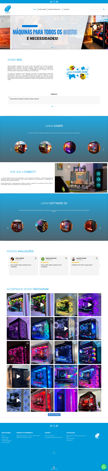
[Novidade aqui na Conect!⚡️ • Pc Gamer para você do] (42, 400)
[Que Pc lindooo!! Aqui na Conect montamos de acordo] (18, 352)
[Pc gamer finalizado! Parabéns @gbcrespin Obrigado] (42, 376)
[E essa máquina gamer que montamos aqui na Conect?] (89, 328)
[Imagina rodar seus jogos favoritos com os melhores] (42, 304)
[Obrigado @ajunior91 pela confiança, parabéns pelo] (89, 400)
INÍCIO (34, 9)
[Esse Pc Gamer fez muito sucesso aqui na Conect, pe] (65, 328)
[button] (52, 47)
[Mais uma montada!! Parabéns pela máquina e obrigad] (65, 376)
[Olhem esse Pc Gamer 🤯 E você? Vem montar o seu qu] (89, 352)
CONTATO (66, 9)
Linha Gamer (5, 439)
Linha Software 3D (6, 440)
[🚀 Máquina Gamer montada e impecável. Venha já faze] (42, 328)
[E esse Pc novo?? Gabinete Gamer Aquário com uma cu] (65, 304)
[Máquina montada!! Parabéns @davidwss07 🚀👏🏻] (18, 400)
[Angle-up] (54, 453)
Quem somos (5, 437)
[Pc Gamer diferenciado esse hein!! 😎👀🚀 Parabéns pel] (65, 352)
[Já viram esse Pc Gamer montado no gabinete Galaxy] (18, 328)
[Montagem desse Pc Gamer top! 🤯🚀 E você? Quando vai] (18, 376)
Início (3, 435)
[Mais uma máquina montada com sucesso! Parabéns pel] (89, 376)
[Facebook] (51, 1)
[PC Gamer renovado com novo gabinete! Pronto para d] (89, 304)
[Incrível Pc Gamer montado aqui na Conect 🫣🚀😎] (42, 352)
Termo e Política (6, 442)
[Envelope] (57, 1)
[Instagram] (54, 1)
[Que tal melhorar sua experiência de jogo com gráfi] (18, 304)
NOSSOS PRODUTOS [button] (54, 9)
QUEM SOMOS (42, 9)
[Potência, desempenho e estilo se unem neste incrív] (65, 400)
